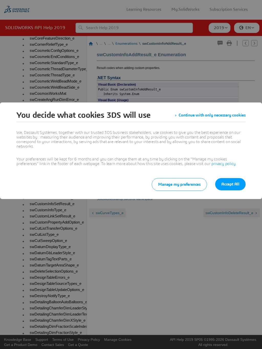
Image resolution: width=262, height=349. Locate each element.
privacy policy (223, 164)
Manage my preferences (179, 184)
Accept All (230, 184)
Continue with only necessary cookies (212, 115)
